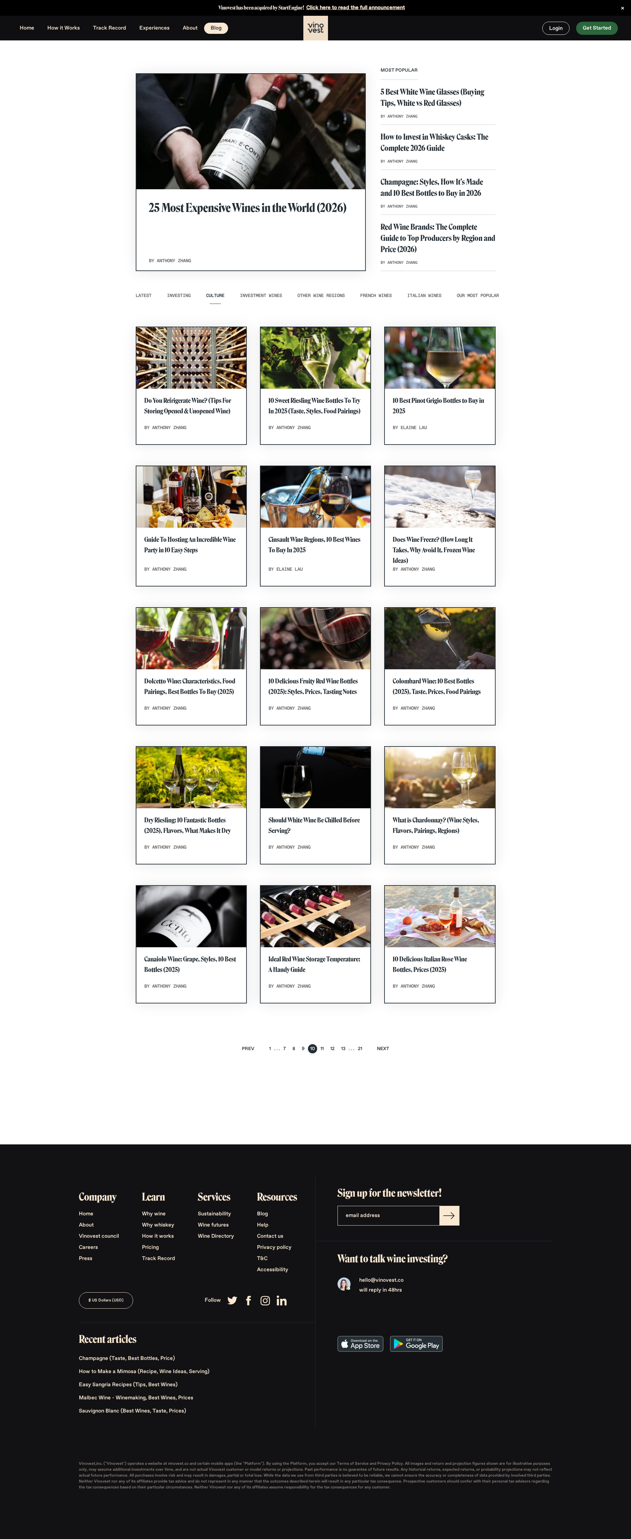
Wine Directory (216, 1236)
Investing (179, 295)
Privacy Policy (390, 1464)
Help (263, 1225)
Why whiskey (158, 1225)
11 (322, 1048)
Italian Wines (424, 295)
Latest (144, 295)
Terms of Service (353, 1464)
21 (360, 1048)
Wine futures (213, 1225)
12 (332, 1048)
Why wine (154, 1214)
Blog (216, 28)
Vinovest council (99, 1236)
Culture (215, 295)
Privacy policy (274, 1247)
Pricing (150, 1247)
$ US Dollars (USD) (106, 1300)
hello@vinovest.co (381, 1280)
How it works (158, 1236)
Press (85, 1258)
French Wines (376, 295)
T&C (262, 1258)
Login (556, 28)
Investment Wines (261, 295)
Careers (88, 1247)
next (383, 1048)
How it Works (63, 28)
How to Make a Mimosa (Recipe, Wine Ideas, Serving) (144, 1371)
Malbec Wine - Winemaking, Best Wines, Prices (136, 1398)
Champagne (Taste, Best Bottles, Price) (127, 1358)
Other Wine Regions (321, 295)
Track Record (109, 28)
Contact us (270, 1236)
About (190, 28)
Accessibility (272, 1270)
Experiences (154, 28)
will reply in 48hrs (380, 1290)
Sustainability (214, 1214)
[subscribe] (449, 1215)
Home (27, 28)
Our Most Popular (478, 295)
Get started (597, 28)
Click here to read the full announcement (355, 8)
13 (343, 1048)
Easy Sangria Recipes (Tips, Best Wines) (128, 1385)
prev (248, 1048)
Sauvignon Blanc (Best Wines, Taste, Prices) (132, 1411)
